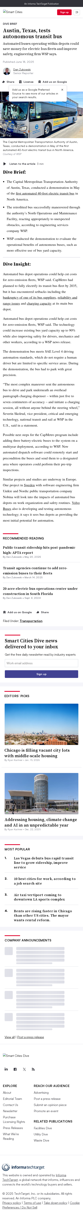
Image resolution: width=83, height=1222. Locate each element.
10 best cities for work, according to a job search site (45, 881)
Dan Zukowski (22, 69)
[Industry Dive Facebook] (15, 1069)
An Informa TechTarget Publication (41, 3)
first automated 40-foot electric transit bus (45, 193)
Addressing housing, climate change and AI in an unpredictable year (40, 822)
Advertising (41, 1092)
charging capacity (39, 303)
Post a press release (30, 1037)
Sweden (29, 485)
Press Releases (13, 1128)
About (7, 1092)
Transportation (31, 621)
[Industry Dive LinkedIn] (6, 1069)
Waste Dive (41, 1140)
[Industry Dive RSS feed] (33, 1069)
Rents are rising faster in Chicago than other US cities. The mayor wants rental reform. (43, 915)
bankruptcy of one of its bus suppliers (29, 297)
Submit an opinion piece (50, 1105)
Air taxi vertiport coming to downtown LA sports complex (39, 897)
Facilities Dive (43, 1128)
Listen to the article (26, 163)
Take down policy (55, 1203)
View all (10, 1037)
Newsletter (10, 1111)
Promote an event (46, 1111)
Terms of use (32, 1203)
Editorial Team (12, 1099)
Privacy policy (11, 1203)
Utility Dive (41, 1134)
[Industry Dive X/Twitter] (24, 1069)
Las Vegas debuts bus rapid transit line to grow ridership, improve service (44, 862)
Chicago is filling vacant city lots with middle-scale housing (37, 753)
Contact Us (10, 1105)
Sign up (64, 12)
